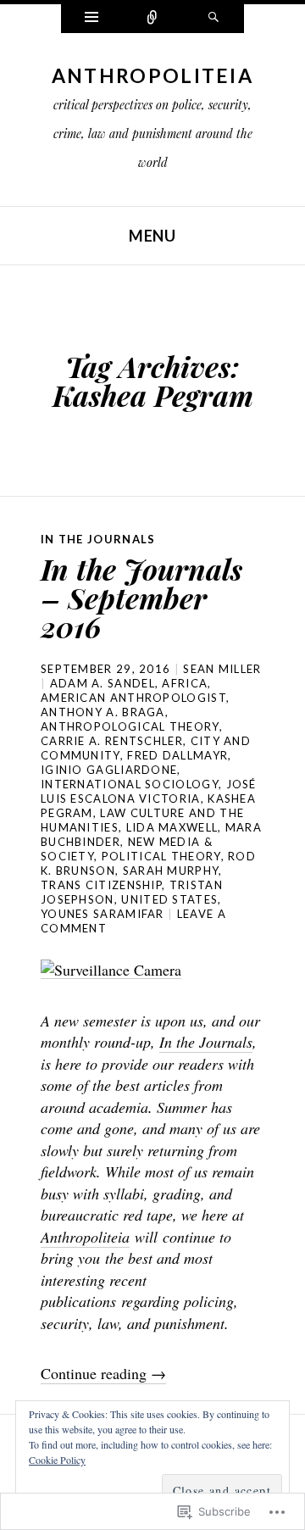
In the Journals (98, 539)
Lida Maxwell (172, 827)
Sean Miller (222, 669)
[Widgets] (91, 18)
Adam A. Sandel (102, 683)
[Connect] (152, 18)
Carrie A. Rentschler (112, 741)
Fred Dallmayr (177, 755)
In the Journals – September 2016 (141, 597)
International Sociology (130, 784)
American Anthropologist (133, 697)
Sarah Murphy (171, 870)
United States (169, 899)
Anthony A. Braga (103, 712)
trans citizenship (101, 885)
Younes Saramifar (102, 914)
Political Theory (161, 856)
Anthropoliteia (152, 75)
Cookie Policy (57, 1459)
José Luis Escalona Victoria (149, 791)
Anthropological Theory (130, 726)
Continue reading (103, 1373)
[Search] (213, 18)
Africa (185, 683)
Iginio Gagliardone (109, 769)
